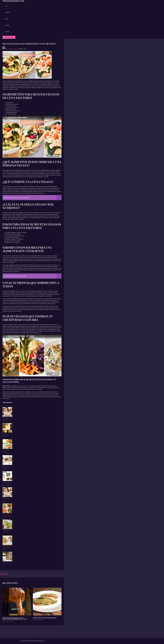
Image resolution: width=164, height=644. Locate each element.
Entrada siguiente (5, 574)
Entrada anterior (4, 573)
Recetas (7, 25)
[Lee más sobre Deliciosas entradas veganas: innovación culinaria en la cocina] (17, 602)
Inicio (6, 6)
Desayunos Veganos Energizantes (44, 618)
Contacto (7, 31)
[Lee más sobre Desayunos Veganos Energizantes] (47, 602)
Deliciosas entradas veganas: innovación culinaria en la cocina (15, 618)
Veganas (4, 621)
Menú (6, 18)
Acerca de (7, 12)
